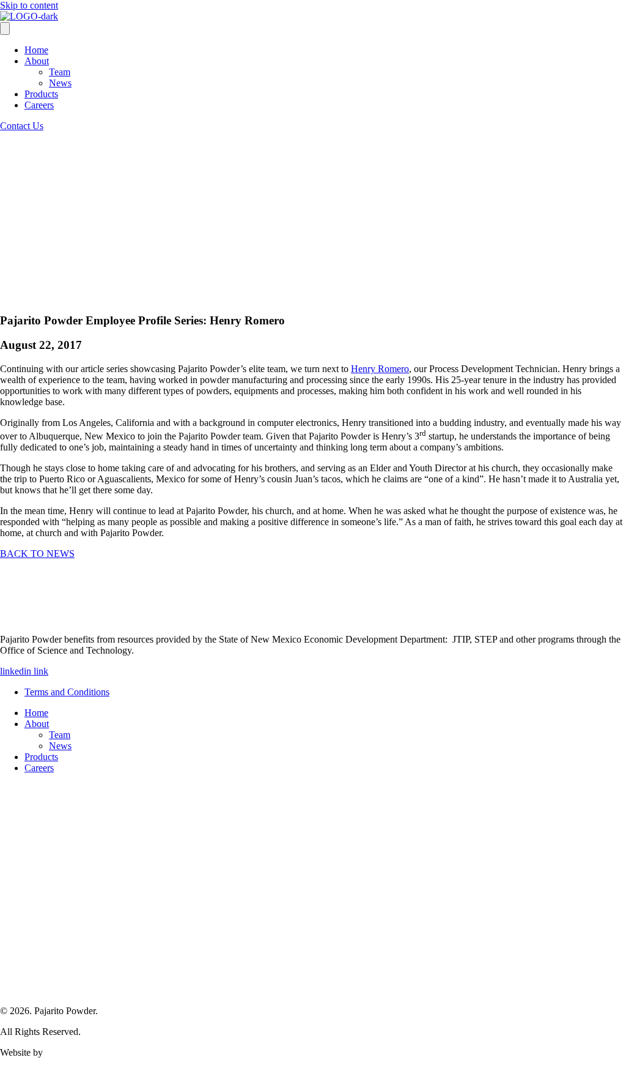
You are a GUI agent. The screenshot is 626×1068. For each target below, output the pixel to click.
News (60, 83)
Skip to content (29, 5)
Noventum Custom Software (100, 1052)
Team (59, 72)
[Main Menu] (5, 28)
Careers (39, 105)
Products (41, 94)
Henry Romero (380, 369)
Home (36, 50)
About (36, 61)
